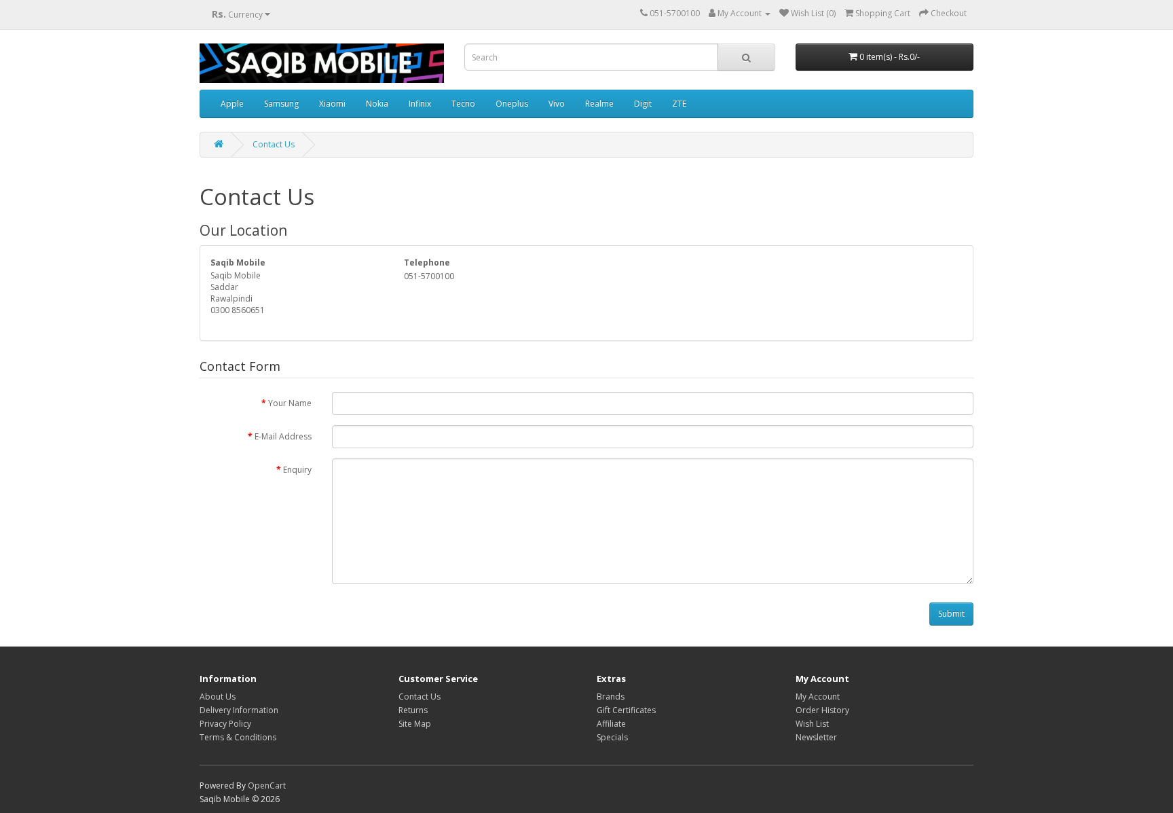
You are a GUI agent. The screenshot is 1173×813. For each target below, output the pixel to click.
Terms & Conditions (238, 737)
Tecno (463, 103)
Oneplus (512, 103)
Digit (643, 103)
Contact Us (274, 144)
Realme (599, 103)
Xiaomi (332, 103)
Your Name (290, 403)
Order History (822, 710)
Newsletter (816, 737)
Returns (413, 710)
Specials (612, 737)
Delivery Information (239, 710)
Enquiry (297, 469)
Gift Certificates (626, 710)
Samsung (281, 103)
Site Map (414, 723)
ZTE (679, 103)
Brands (611, 696)
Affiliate (611, 723)
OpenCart (267, 785)
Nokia (377, 103)
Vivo (556, 103)
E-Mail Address (283, 436)
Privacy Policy (225, 723)
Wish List (812, 723)
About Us (218, 696)
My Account (818, 696)
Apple (232, 103)
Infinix (420, 103)
